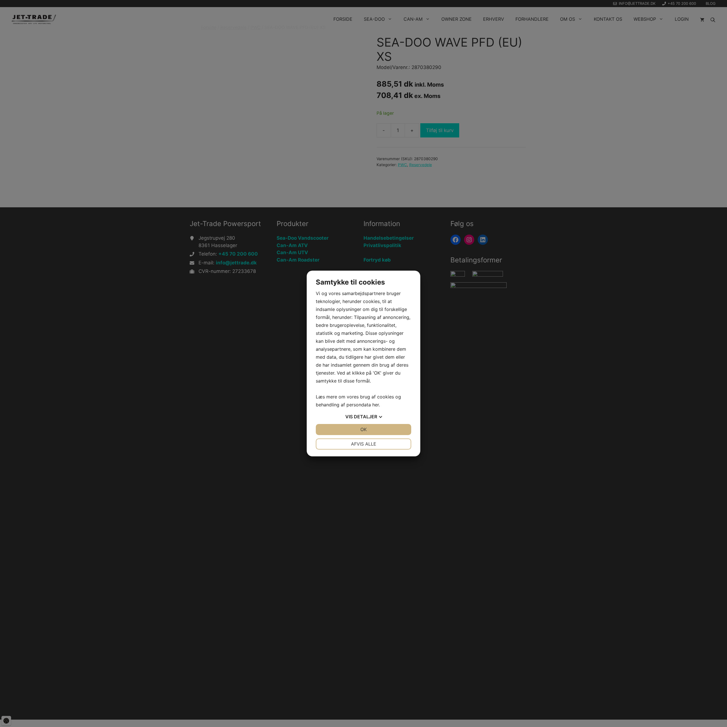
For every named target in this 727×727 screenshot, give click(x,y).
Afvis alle (363, 444)
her (375, 405)
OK (363, 429)
